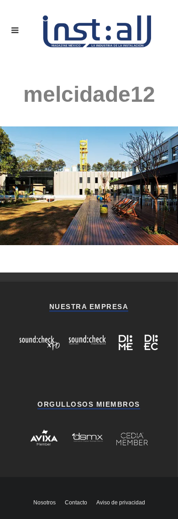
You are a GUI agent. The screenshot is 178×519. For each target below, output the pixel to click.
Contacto (76, 502)
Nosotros (44, 502)
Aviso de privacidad (120, 502)
